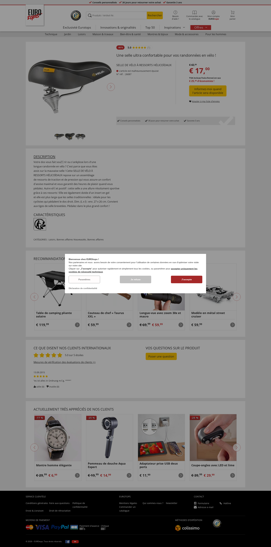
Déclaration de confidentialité (83, 288)
